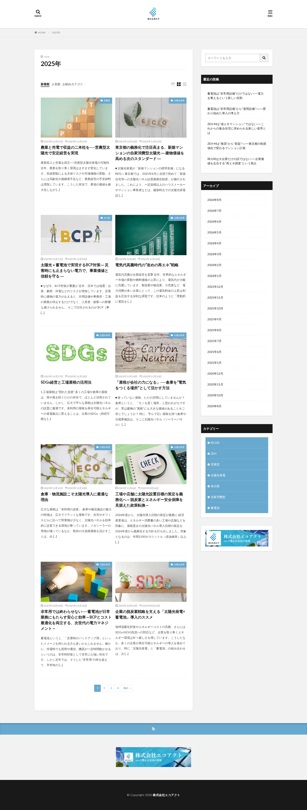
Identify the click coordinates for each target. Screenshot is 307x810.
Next (126, 688)
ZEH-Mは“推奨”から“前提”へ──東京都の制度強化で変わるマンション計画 (236, 146)
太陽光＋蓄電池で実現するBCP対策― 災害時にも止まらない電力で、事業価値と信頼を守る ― (75, 270)
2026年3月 (214, 254)
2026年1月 (214, 276)
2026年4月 (214, 243)
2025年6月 (214, 352)
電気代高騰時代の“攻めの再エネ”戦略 (147, 264)
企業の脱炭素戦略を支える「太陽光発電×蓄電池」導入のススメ (150, 614)
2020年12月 (215, 373)
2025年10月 (215, 308)
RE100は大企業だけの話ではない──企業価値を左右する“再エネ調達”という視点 (235, 161)
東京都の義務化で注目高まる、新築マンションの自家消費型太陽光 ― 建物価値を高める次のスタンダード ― (149, 153)
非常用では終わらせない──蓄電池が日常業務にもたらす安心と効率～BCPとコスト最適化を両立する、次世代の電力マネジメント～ (76, 620)
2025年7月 (214, 341)
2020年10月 (215, 395)
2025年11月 (215, 297)
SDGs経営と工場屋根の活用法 (66, 382)
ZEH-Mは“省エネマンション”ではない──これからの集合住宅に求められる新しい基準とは (236, 128)
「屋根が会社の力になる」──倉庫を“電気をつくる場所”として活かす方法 (150, 385)
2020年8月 (214, 406)
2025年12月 (215, 286)
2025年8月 (214, 330)
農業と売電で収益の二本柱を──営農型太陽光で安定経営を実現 (75, 150)
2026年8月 (214, 200)
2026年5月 (214, 232)
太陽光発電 (179, 100)
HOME (42, 32)
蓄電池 (215, 508)
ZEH (213, 453)
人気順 (56, 84)
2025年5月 (214, 362)
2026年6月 (214, 221)
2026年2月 (214, 265)
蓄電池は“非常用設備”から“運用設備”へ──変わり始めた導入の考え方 (236, 111)
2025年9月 (214, 319)
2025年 (56, 32)
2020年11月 (215, 384)
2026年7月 (214, 210)
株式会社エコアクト (166, 795)
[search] (264, 58)
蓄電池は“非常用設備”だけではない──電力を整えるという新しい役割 (235, 96)
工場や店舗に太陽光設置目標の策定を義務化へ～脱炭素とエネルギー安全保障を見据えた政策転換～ (149, 499)
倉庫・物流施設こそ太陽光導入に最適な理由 (74, 497)
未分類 (107, 218)
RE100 (215, 442)
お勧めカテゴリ (72, 84)
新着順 (45, 84)
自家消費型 (218, 497)
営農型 (107, 100)
